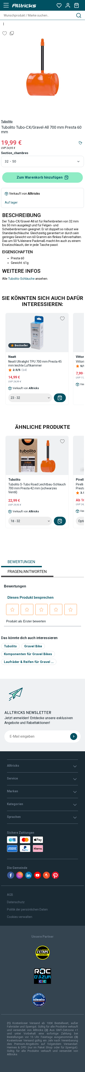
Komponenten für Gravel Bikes (28, 654)
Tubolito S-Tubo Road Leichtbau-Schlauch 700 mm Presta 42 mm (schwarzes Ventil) (37, 488)
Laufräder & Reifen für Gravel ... (29, 662)
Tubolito (7, 121)
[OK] (73, 736)
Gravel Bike (33, 646)
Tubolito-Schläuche (21, 278)
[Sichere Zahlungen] (28, 844)
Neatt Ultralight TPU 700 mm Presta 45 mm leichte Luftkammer (35, 363)
